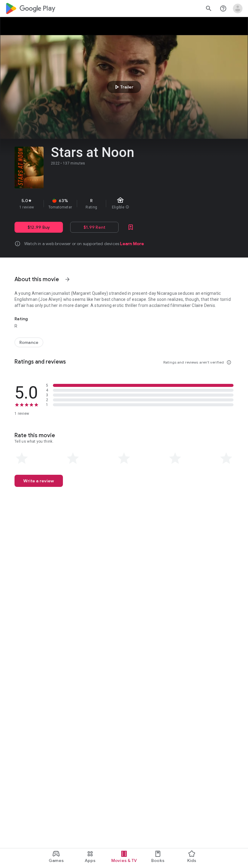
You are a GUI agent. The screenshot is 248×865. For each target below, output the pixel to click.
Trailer (123, 87)
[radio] (22, 458)
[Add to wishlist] (130, 227)
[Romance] (29, 342)
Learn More (132, 243)
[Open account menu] (237, 8)
